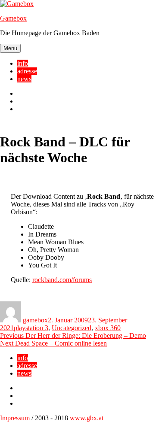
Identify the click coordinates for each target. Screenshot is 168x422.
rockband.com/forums (62, 279)
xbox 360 (108, 327)
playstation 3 (31, 327)
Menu (10, 48)
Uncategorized (71, 327)
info (22, 63)
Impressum (15, 418)
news (24, 78)
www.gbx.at (86, 418)
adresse (27, 71)
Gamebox (13, 18)
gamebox (35, 320)
